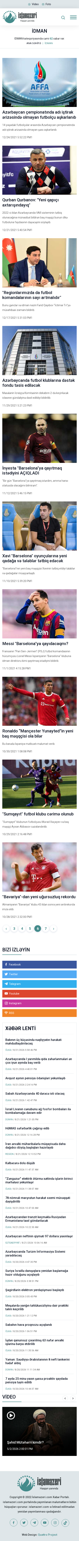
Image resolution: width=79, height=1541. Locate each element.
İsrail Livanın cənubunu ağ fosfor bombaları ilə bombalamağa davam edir (38, 1111)
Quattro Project (47, 1534)
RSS (11, 1012)
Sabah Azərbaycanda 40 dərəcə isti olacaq (34, 1093)
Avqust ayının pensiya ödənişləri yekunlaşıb (35, 1078)
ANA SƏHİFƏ (33, 43)
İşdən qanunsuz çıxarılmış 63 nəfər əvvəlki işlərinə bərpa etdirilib (34, 1342)
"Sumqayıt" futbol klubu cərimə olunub (38, 814)
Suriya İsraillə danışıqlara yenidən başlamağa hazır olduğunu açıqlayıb (36, 1272)
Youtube (14, 993)
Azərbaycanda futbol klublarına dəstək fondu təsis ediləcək (38, 383)
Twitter (13, 974)
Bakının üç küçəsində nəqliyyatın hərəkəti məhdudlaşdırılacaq (33, 1041)
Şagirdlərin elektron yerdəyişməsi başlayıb (34, 1290)
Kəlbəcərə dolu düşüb (20, 1163)
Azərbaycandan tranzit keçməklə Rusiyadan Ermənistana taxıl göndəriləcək (35, 1218)
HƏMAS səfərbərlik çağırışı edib (27, 1128)
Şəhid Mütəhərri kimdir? (25, 1442)
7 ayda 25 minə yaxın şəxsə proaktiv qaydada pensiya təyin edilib (36, 1380)
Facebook (15, 964)
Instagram (15, 1003)
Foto (48, 4)
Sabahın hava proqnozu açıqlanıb (28, 1325)
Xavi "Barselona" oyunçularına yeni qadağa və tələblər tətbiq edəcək (34, 558)
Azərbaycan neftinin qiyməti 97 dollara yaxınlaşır (39, 1236)
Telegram (15, 983)
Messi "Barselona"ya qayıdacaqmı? (35, 643)
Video (35, 4)
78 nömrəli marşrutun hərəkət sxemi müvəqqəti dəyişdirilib (37, 1199)
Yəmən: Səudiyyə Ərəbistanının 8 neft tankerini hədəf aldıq (37, 1361)
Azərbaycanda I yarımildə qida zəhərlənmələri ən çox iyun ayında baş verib (38, 1060)
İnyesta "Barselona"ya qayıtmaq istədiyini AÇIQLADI (32, 470)
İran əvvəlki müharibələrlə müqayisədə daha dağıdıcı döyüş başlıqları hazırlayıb (35, 1145)
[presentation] (65, 1398)
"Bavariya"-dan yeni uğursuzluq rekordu (39, 896)
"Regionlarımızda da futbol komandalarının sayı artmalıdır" (31, 295)
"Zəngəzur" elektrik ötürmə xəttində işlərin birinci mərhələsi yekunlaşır (39, 1180)
